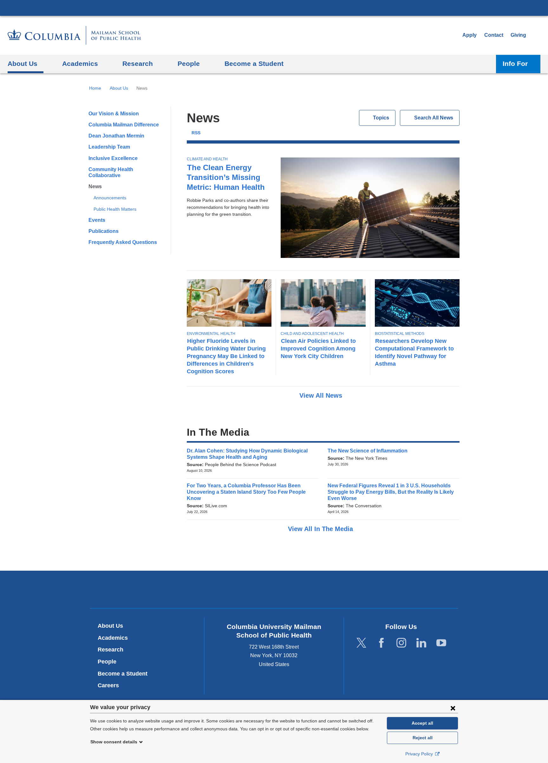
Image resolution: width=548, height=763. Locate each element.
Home (95, 88)
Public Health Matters (115, 209)
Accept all (422, 723)
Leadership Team (109, 147)
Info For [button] (515, 63)
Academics (113, 638)
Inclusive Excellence (113, 158)
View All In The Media (321, 528)
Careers (108, 685)
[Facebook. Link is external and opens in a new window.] (381, 643)
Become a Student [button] (254, 63)
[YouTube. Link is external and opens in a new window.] (441, 643)
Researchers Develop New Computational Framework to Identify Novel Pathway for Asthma (414, 352)
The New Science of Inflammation (370, 450)
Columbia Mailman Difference (123, 124)
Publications (103, 231)
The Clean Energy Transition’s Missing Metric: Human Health (226, 177)
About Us (119, 88)
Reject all (423, 737)
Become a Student (122, 673)
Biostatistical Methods (399, 333)
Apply (469, 35)
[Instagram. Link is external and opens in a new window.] (401, 643)
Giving (518, 35)
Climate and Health (207, 159)
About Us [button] (22, 63)
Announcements (110, 197)
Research (110, 649)
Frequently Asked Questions (122, 242)
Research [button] (137, 63)
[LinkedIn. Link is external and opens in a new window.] (421, 643)
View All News (321, 395)
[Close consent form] (453, 708)
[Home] (74, 35)
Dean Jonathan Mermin (116, 135)
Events (96, 220)
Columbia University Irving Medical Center (274, 8)
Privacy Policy (419, 753)
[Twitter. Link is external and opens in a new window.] (361, 643)
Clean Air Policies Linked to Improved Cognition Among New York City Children (318, 348)
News (95, 186)
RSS (196, 133)
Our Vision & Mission (113, 113)
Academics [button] (80, 63)
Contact (493, 35)
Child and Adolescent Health (312, 333)
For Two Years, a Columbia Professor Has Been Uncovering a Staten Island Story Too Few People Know (246, 492)
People (107, 661)
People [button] (189, 63)
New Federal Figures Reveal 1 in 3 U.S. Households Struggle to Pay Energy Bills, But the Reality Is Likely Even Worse (391, 492)
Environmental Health (211, 333)
